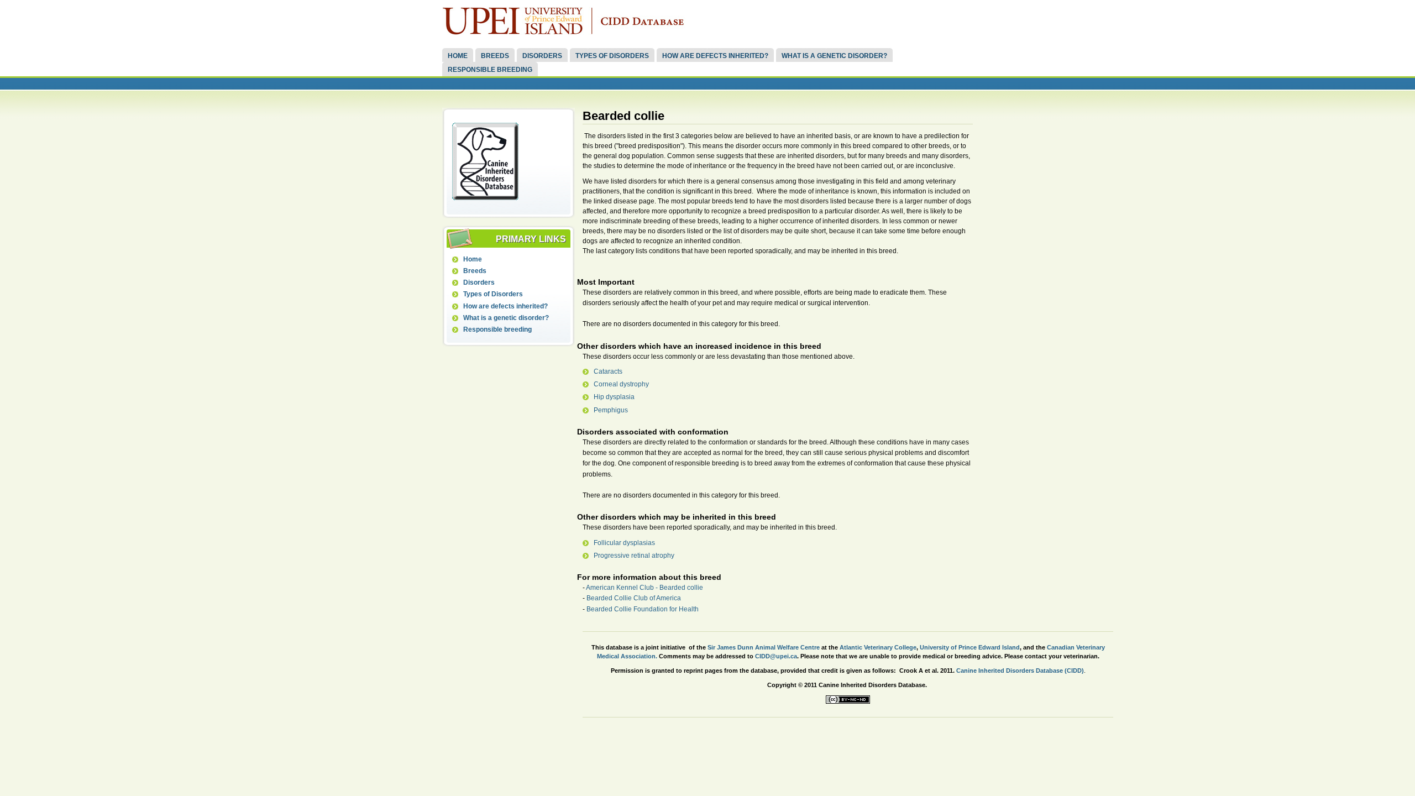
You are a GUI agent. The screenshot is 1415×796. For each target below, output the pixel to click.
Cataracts (608, 371)
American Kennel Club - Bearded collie (644, 587)
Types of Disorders (612, 56)
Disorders (542, 56)
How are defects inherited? (715, 56)
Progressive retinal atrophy (634, 555)
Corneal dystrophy (621, 384)
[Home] (566, 32)
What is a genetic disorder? (834, 56)
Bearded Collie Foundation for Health (642, 609)
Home (458, 56)
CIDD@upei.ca (776, 656)
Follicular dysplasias (624, 543)
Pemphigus (611, 410)
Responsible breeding (490, 70)
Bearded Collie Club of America (633, 598)
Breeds (495, 56)
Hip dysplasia (614, 397)
